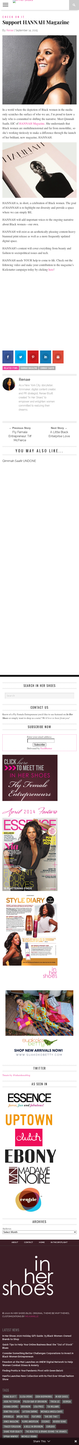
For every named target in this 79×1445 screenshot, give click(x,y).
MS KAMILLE (31, 1316)
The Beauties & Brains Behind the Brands (46, 1431)
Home (42, 1242)
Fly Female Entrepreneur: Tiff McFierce (19, 436)
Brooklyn (25, 1406)
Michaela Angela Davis (51, 1411)
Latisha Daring (29, 1411)
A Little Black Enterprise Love (59, 434)
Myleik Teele (22, 1416)
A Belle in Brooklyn (33, 1426)
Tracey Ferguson (12, 1426)
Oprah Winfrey (11, 1436)
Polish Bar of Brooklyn (35, 1401)
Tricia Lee (55, 1401)
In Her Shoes (61, 1396)
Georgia (67, 1401)
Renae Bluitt (10, 1396)
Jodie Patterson (12, 1401)
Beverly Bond (59, 1421)
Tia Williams (53, 1406)
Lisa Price (39, 1406)
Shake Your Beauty (13, 1431)
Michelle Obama (29, 1436)
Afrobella (8, 1416)
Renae (9, 30)
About (15, 1242)
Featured (36, 1416)
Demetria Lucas (11, 1411)
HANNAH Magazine (31, 123)
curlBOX (50, 1426)
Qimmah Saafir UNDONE (19, 461)
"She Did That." (51, 1416)
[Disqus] (39, 518)
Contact (28, 1242)
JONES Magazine (11, 1421)
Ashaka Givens (11, 1406)
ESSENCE (46, 1421)
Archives (6, 1228)
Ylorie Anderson (30, 1421)
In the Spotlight (59, 1242)
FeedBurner (46, 748)
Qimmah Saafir (47, 368)
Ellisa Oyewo (26, 1396)
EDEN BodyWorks (44, 1396)
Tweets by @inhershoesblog (16, 1075)
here (51, 269)
